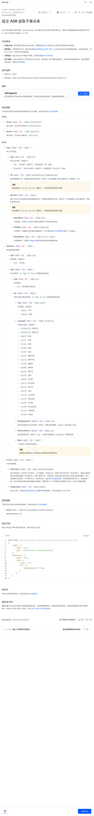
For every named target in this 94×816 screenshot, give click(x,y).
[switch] (75, 12)
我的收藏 (89, 12)
